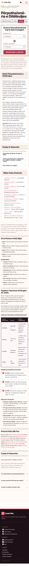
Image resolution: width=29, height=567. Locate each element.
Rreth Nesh (4, 550)
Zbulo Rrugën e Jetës (14, 52)
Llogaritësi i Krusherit (9, 178)
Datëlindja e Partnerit (9, 43)
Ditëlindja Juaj (7, 33)
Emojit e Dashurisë (8, 542)
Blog (5, 544)
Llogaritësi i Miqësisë (9, 186)
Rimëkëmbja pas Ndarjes (10, 194)
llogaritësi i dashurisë (17, 434)
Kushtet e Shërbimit (6, 556)
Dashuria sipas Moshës (10, 190)
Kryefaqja (3, 6)
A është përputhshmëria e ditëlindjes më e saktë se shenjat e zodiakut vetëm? (13, 160)
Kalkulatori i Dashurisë (13, 6)
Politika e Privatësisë (7, 554)
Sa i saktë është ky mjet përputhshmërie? (12, 474)
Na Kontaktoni (5, 552)
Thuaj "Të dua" (7, 531)
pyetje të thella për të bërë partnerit (15, 442)
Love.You (7, 2)
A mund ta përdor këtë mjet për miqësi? (12, 480)
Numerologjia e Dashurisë (11, 199)
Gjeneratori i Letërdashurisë (10, 534)
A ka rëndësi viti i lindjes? (10, 165)
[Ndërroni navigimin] (26, 2)
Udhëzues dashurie (8, 539)
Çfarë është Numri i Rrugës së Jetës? (11, 459)
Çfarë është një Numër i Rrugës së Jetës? (12, 154)
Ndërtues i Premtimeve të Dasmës (13, 215)
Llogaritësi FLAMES (9, 182)
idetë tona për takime (13, 443)
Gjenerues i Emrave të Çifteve (12, 203)
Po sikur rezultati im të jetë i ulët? (10, 487)
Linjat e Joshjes (8, 211)
